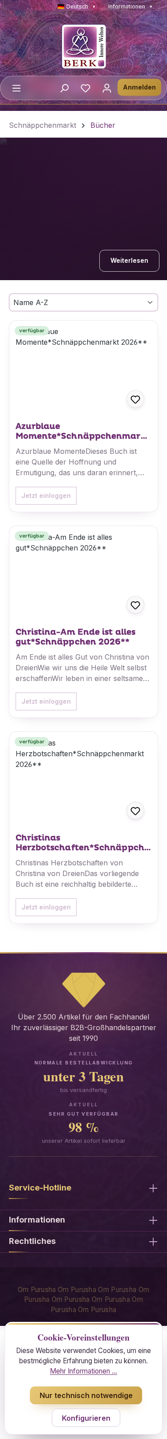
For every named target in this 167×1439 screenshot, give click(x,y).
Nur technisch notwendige (86, 1395)
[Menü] (16, 88)
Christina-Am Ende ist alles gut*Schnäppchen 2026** (75, 637)
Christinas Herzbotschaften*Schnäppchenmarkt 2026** (82, 843)
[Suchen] (64, 88)
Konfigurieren (86, 1418)
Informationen (130, 6)
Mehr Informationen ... (83, 1371)
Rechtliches (32, 1241)
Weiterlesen (129, 260)
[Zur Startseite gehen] (83, 46)
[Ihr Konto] (107, 88)
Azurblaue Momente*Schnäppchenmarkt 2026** (83, 431)
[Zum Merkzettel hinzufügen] (135, 399)
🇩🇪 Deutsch (76, 6)
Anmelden (139, 87)
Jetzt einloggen (46, 495)
